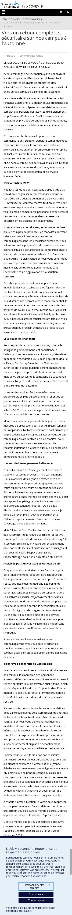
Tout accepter (36, 900)
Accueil (6, 18)
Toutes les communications (27, 18)
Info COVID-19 (32, 6)
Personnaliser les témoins (38, 886)
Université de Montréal (10, 4)
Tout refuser (36, 894)
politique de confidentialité (33, 907)
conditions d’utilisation (18, 910)
